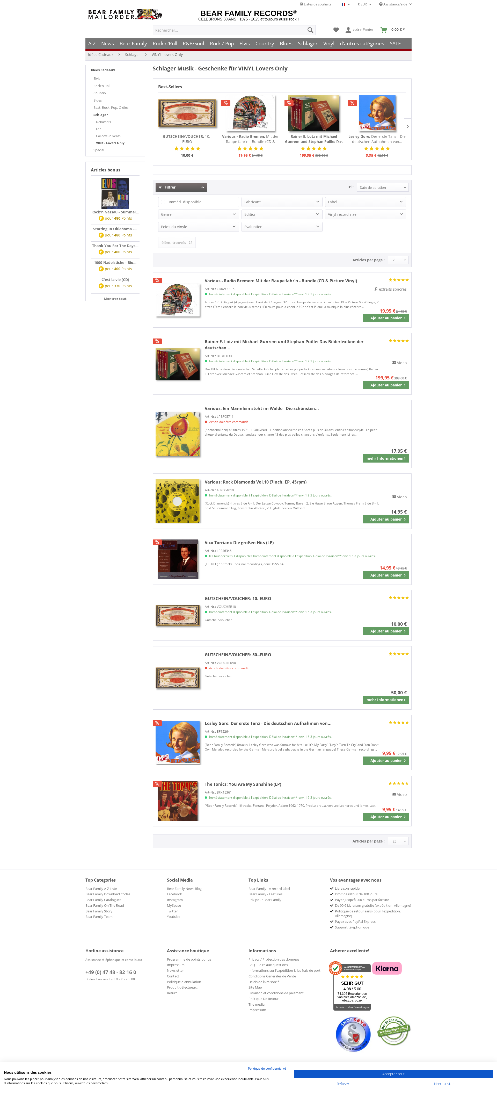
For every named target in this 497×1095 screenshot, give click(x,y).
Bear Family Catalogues (103, 899)
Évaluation (253, 226)
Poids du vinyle (174, 226)
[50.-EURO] (178, 678)
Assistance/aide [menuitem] (395, 4)
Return (172, 993)
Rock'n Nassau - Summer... (115, 212)
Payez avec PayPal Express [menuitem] (355, 921)
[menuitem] (234, 30)
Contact (173, 976)
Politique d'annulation (184, 981)
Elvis (96, 78)
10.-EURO (187, 139)
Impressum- (176, 964)
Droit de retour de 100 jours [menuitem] (356, 894)
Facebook (174, 894)
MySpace (174, 905)
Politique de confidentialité (267, 1068)
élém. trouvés (174, 242)
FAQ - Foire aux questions (268, 964)
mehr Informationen (385, 458)
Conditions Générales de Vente (272, 976)
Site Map (255, 987)
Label (332, 201)
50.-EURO (238, 655)
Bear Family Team (99, 916)
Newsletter (175, 970)
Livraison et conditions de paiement (276, 993)
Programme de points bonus (189, 959)
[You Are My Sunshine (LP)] (178, 801)
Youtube (173, 916)
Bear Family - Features (265, 894)
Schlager (100, 114)
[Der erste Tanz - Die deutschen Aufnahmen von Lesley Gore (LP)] (377, 113)
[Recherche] (310, 30)
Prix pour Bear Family (264, 899)
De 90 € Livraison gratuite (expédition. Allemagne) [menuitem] (373, 905)
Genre (166, 214)
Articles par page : (369, 259)
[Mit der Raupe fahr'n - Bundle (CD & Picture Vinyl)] (251, 113)
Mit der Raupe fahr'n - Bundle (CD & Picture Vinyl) (250, 139)
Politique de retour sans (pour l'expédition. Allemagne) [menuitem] (368, 913)
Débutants (103, 122)
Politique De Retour (263, 998)
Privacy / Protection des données (273, 959)
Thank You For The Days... (115, 245)
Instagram (175, 899)
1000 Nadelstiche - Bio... (115, 262)
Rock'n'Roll (101, 85)
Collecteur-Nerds (108, 136)
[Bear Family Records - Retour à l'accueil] (126, 14)
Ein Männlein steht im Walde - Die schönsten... (262, 408)
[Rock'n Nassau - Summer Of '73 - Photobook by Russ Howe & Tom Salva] (115, 193)
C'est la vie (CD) (115, 279)
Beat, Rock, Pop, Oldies (110, 107)
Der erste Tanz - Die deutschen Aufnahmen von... (377, 139)
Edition (250, 214)
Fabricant (252, 201)
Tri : (350, 186)
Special (98, 150)
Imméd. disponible (185, 201)
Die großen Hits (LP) (239, 542)
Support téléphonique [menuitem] (352, 927)
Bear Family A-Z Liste (101, 888)
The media (256, 1004)
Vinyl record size (342, 214)
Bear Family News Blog (184, 888)
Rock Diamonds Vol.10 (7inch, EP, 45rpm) (255, 482)
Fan (98, 129)
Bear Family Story (98, 911)
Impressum (257, 1009)
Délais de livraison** (264, 981)
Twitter (172, 911)
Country (99, 93)
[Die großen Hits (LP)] (178, 559)
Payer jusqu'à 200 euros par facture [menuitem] (362, 899)
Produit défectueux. (182, 987)
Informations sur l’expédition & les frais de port (284, 970)
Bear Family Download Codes (107, 894)
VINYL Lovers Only (110, 143)
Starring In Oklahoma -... (115, 228)
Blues (97, 100)
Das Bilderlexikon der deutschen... (314, 139)
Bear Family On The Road (104, 905)
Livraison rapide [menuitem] (347, 888)
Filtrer (170, 187)
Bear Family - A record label (269, 888)
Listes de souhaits (317, 4)
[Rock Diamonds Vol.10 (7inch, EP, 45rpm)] (178, 501)
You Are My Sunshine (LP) (243, 784)
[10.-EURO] (187, 113)
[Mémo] (336, 30)
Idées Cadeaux (103, 70)
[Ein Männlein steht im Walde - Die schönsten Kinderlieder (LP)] (178, 434)
